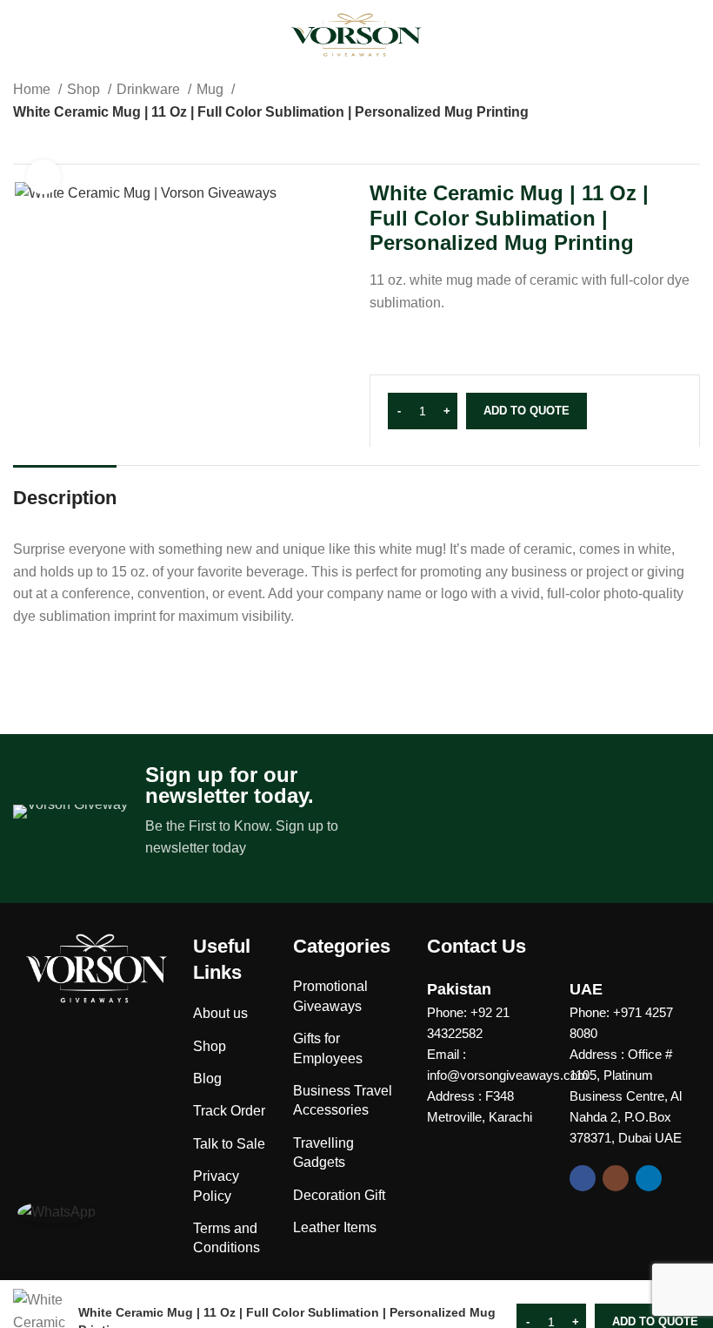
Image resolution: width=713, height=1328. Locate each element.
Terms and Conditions (226, 1238)
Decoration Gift (339, 1195)
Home (33, 89)
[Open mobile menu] (23, 34)
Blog (207, 1078)
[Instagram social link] (616, 1178)
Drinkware (150, 89)
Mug (212, 89)
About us (220, 1013)
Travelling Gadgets (323, 1153)
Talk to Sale (229, 1143)
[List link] (485, 1023)
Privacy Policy (216, 1186)
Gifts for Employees (328, 1048)
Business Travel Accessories (342, 1100)
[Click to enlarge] (43, 176)
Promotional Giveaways (330, 996)
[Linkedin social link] (649, 1178)
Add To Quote (526, 410)
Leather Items (334, 1227)
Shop (85, 89)
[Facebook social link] (583, 1178)
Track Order (229, 1110)
